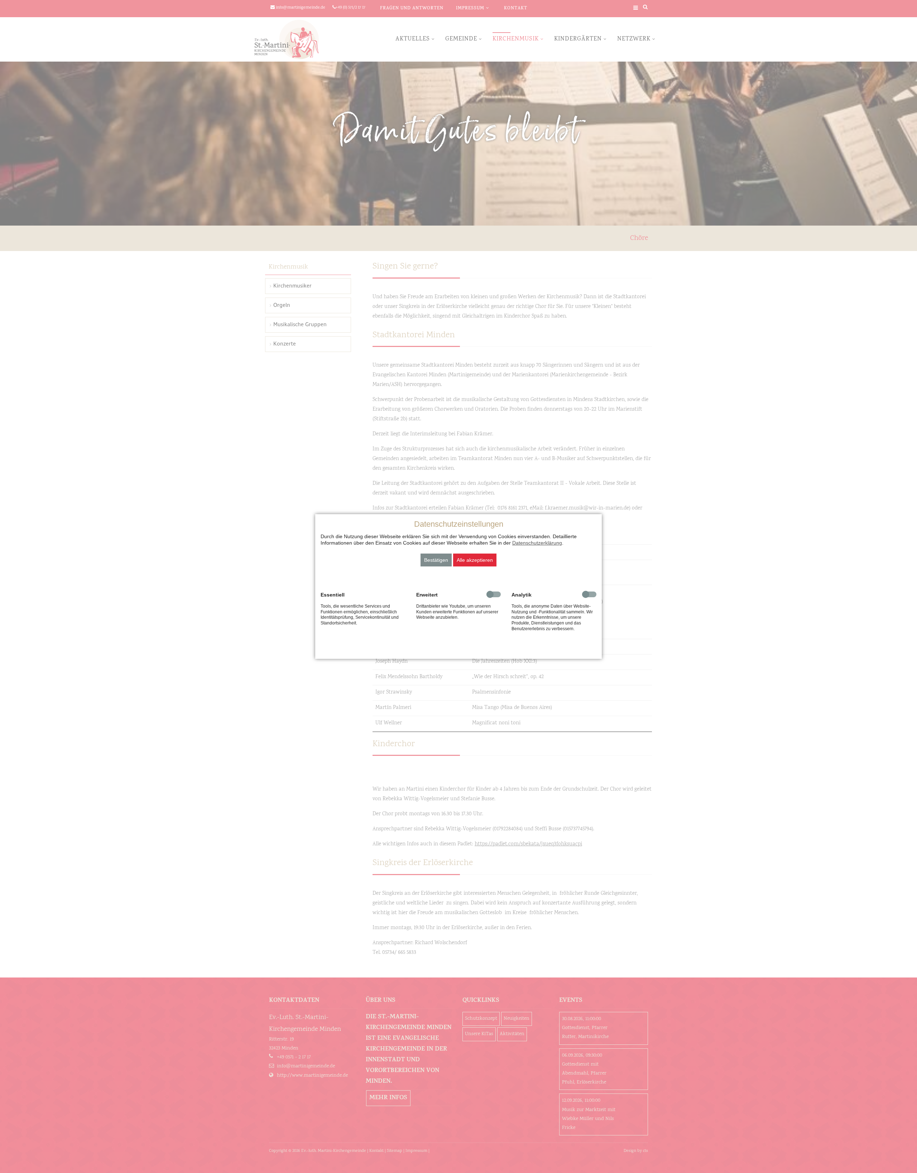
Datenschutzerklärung (537, 543)
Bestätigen (436, 560)
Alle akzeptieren (475, 560)
